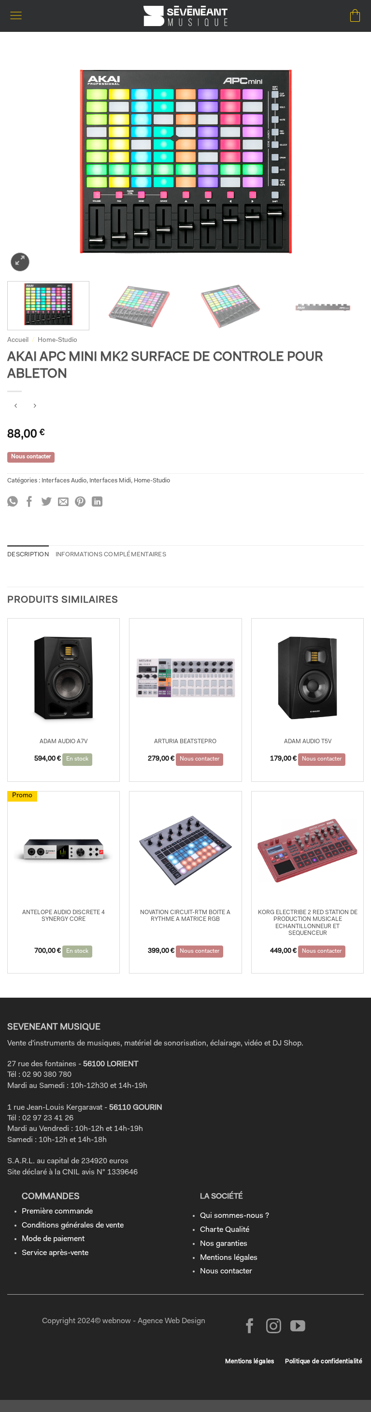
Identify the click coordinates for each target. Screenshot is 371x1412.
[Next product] (15, 407)
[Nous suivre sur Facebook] (250, 1327)
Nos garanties (223, 1244)
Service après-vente (55, 1253)
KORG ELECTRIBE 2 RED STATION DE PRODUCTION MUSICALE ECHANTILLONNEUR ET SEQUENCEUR (307, 923)
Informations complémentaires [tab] (111, 554)
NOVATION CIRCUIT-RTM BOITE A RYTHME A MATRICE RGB (185, 916)
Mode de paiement (53, 1239)
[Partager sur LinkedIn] (97, 502)
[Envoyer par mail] (63, 502)
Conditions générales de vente (73, 1225)
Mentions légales (228, 1258)
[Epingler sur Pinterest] (80, 502)
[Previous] (26, 163)
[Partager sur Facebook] (29, 502)
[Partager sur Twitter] (46, 502)
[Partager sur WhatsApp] (12, 502)
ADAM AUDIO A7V (63, 742)
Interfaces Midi (110, 481)
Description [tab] (28, 554)
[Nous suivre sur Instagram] (273, 1327)
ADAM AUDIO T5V (307, 742)
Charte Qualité (224, 1230)
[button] (16, 15)
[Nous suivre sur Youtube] (297, 1327)
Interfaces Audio (64, 481)
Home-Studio (57, 340)
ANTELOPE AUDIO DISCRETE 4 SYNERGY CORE (63, 916)
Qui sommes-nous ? (234, 1216)
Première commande (57, 1211)
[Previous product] (34, 407)
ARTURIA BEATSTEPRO (185, 742)
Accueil (18, 340)
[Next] (344, 163)
